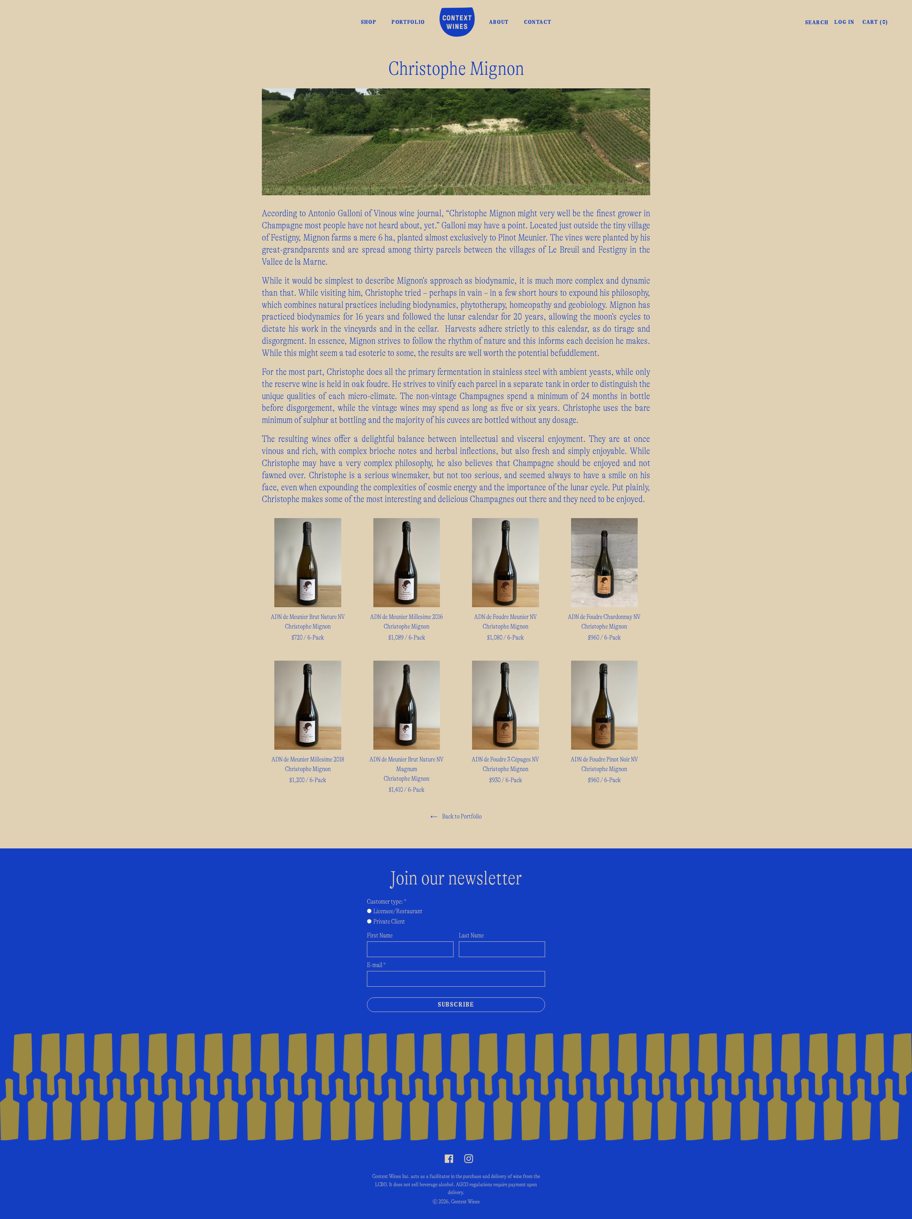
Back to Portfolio (461, 816)
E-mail (376, 965)
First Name (380, 936)
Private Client (389, 922)
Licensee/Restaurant (398, 911)
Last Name (471, 936)
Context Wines (465, 1201)
